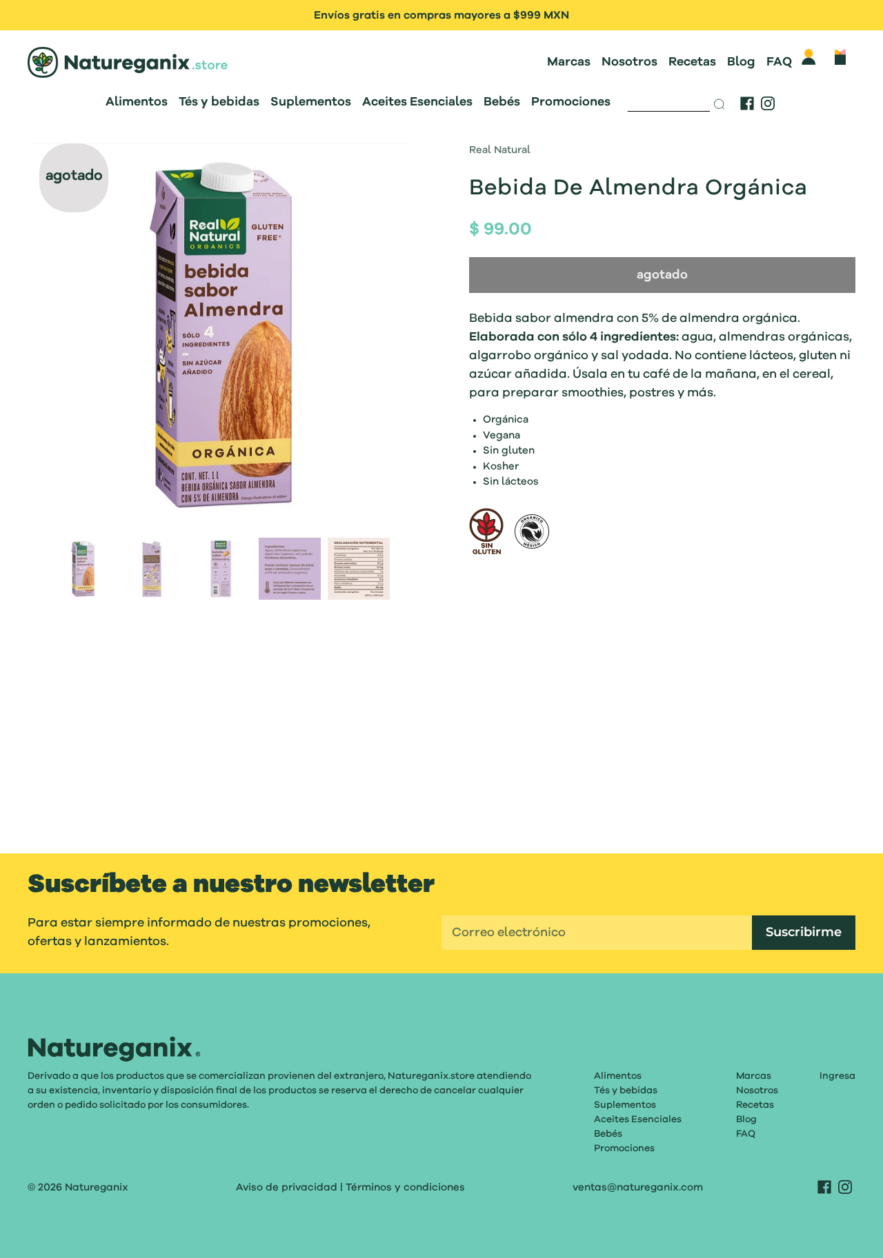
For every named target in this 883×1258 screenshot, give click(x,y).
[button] (67, 337)
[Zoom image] (221, 337)
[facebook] (747, 103)
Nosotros (629, 62)
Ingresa (837, 1076)
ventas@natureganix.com (638, 1187)
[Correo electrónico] (597, 932)
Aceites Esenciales (417, 102)
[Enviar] (720, 104)
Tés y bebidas (219, 102)
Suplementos (310, 102)
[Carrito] (840, 57)
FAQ (779, 62)
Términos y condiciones (405, 1187)
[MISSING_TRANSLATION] (669, 100)
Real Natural (499, 150)
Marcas (569, 62)
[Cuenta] (808, 57)
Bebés (502, 102)
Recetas (692, 62)
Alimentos (137, 102)
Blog (741, 62)
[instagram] (768, 103)
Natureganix (96, 1187)
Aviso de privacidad (286, 1187)
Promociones (571, 102)
